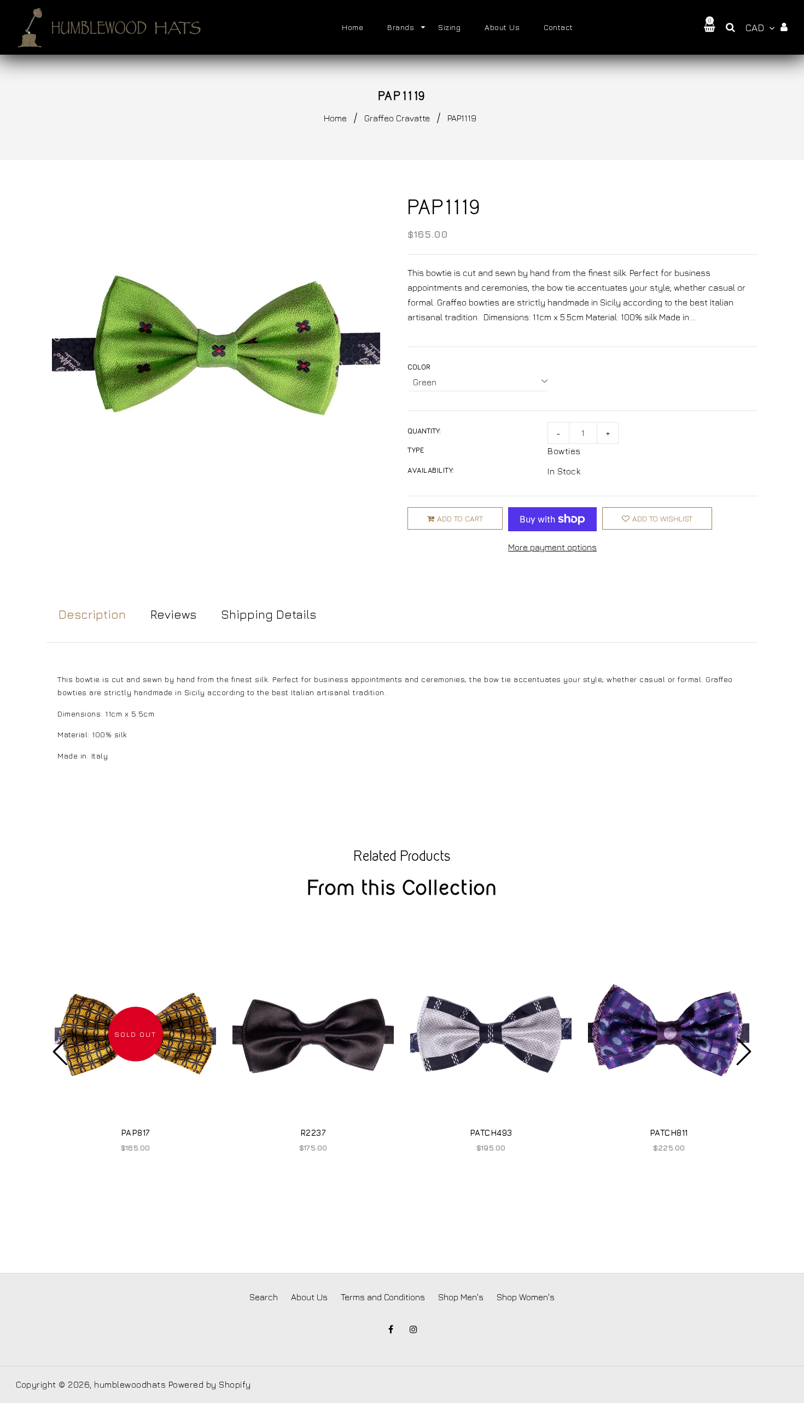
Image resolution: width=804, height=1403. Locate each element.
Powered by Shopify (209, 1384)
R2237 (313, 1132)
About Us (309, 1297)
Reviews (173, 614)
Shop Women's (526, 1297)
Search (263, 1297)
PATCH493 (491, 1132)
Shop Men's (460, 1297)
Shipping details (268, 614)
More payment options (552, 547)
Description (92, 614)
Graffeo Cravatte (397, 118)
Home (335, 118)
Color (418, 366)
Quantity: (424, 430)
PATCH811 (669, 1132)
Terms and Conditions (383, 1297)
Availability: (431, 470)
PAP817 (135, 1132)
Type (415, 449)
